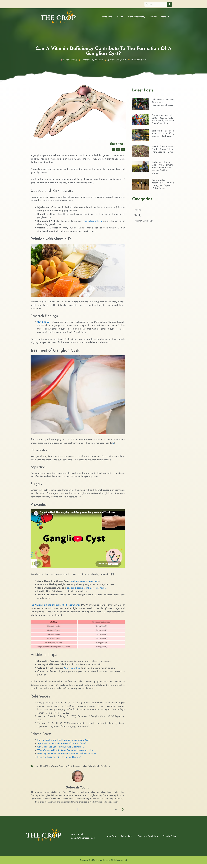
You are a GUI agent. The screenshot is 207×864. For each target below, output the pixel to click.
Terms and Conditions (148, 836)
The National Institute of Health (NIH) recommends (55, 604)
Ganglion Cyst (65, 766)
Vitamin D (87, 766)
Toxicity (153, 16)
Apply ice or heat (72, 667)
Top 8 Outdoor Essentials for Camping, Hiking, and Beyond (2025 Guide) (163, 184)
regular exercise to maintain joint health (86, 587)
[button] (113, 149)
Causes (54, 766)
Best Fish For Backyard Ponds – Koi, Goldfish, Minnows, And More (163, 133)
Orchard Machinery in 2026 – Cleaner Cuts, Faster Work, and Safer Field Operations (163, 119)
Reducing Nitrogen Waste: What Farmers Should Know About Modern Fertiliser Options (162, 167)
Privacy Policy (127, 836)
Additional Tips (43, 766)
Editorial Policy (169, 836)
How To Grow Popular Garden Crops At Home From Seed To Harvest (163, 149)
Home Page (107, 16)
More (163, 16)
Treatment (77, 766)
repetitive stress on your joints (84, 581)
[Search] (169, 4)
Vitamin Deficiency (136, 16)
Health (120, 16)
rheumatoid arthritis (92, 220)
